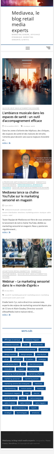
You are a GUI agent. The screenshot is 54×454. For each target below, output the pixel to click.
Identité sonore (35, 364)
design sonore (26, 354)
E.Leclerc (29, 359)
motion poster (26, 388)
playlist (36, 393)
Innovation (8, 369)
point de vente (10, 398)
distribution (12, 212)
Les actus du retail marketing (16, 271)
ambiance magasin (32, 340)
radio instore (25, 403)
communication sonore (26, 349)
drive (6, 359)
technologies (22, 413)
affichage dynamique (12, 340)
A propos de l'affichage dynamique (18, 182)
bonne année (38, 344)
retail (10, 215)
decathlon (44, 349)
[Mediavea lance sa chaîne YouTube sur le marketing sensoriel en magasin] (27, 164)
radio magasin (40, 403)
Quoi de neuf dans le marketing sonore (20, 108)
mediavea (38, 383)
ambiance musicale (12, 210)
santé (33, 126)
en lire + (11, 143)
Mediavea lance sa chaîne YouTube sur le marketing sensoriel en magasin (20, 196)
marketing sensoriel (19, 295)
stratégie (7, 413)
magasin (21, 369)
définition (17, 359)
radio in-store (9, 403)
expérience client (11, 364)
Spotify (34, 408)
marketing (33, 369)
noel (27, 393)
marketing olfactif (35, 374)
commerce (8, 349)
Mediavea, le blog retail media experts (25, 21)
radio (23, 398)
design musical (10, 354)
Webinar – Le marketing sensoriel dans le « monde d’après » (26, 283)
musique (27, 126)
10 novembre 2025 (11, 126)
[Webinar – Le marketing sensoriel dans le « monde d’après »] (27, 253)
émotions (21, 212)
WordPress (13, 443)
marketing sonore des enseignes (16, 383)
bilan (26, 344)
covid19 (8, 295)
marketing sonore (32, 212)
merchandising (10, 388)
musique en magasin (12, 393)
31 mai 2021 (8, 291)
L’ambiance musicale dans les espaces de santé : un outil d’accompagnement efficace (23, 117)
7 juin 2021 (8, 205)
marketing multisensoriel (14, 374)
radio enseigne (35, 398)
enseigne (42, 359)
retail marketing (20, 408)
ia (23, 364)
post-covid (20, 298)
